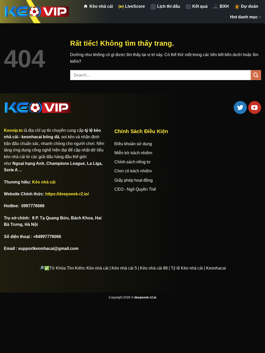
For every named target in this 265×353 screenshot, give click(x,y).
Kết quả (200, 6)
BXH (224, 6)
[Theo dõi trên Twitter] (240, 107)
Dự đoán (249, 6)
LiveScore (135, 6)
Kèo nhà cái (101, 6)
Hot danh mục (244, 17)
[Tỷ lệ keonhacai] (37, 11)
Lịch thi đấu (168, 6)
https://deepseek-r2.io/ (67, 194)
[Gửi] (256, 75)
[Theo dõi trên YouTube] (254, 107)
